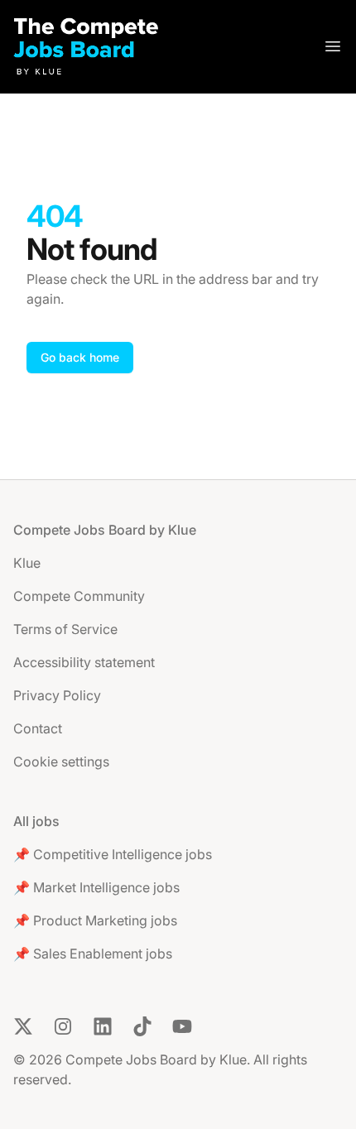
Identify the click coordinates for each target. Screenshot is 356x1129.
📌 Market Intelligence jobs (96, 887)
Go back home (80, 357)
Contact (37, 728)
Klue (27, 563)
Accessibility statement (84, 662)
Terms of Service (65, 629)
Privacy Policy (57, 695)
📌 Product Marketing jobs (95, 920)
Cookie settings (61, 761)
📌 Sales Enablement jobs (92, 953)
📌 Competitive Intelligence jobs (112, 854)
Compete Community (79, 596)
